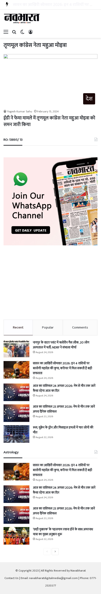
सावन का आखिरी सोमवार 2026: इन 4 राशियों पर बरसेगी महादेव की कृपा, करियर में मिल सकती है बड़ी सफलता (62, 368)
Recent (18, 327)
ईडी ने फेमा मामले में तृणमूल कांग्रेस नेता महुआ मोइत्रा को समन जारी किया (49, 121)
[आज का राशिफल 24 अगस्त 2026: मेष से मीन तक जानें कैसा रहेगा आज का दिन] (16, 392)
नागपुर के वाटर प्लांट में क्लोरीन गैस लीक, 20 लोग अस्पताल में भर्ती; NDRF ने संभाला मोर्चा (61, 345)
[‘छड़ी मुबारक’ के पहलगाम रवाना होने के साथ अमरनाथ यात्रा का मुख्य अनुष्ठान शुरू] (16, 536)
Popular (48, 327)
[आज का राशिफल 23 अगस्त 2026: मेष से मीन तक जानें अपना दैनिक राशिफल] (16, 413)
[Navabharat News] (22, 18)
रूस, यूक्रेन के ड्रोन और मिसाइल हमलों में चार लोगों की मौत (63, 430)
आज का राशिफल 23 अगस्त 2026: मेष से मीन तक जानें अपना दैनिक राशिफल (64, 409)
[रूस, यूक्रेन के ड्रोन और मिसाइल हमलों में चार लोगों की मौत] (16, 434)
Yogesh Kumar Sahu (19, 111)
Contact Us (11, 578)
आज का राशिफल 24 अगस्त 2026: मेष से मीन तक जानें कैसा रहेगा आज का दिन (64, 388)
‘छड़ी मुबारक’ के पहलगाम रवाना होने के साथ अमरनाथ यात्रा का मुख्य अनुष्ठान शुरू (63, 532)
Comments (80, 327)
